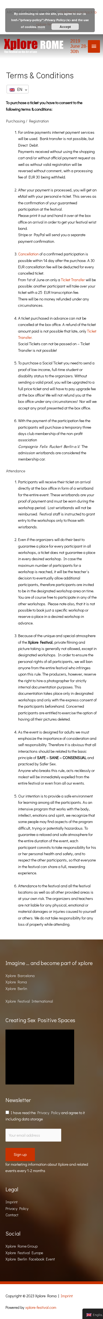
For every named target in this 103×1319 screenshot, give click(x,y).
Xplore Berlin (16, 988)
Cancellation (29, 253)
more (41, 27)
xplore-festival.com (40, 1307)
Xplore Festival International (29, 1001)
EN (18, 89)
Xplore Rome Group (21, 1246)
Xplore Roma (16, 982)
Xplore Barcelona (20, 975)
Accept (65, 26)
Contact (11, 1214)
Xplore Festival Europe (24, 1252)
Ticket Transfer (73, 279)
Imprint (11, 1201)
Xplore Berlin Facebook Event (30, 1259)
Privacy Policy (48, 1112)
